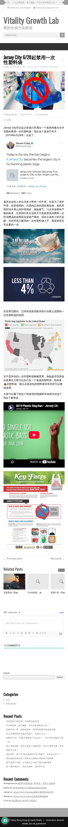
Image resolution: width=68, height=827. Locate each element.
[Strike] (18, 633)
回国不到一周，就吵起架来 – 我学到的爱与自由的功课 (31, 729)
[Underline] (14, 633)
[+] (44, 633)
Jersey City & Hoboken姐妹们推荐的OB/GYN (33, 792)
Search (6, 673)
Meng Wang (11, 115)
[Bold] (6, 633)
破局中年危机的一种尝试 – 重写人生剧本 (36, 783)
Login (61, 612)
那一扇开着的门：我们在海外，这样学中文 (25, 766)
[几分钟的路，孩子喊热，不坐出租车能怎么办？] (39, 582)
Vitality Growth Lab (31, 20)
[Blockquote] (29, 633)
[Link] (37, 633)
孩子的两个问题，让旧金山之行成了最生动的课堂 (28, 762)
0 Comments (42, 115)
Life (9, 119)
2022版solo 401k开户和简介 (24, 800)
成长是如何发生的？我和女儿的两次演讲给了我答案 (29, 758)
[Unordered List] (25, 633)
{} (41, 633)
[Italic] (10, 633)
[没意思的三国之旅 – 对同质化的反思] (15, 582)
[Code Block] (33, 633)
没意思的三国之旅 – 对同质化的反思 (22, 721)
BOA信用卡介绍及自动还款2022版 (31, 788)
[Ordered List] (22, 633)
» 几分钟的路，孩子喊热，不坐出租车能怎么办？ (30, 2)
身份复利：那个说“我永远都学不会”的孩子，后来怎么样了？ (33, 754)
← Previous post (12, 558)
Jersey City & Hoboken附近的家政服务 (30, 796)
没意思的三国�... (11, 592)
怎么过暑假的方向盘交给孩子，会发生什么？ (26, 733)
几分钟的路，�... (35, 592)
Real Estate (11, 704)
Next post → (58, 558)
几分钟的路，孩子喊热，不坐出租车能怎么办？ (27, 725)
